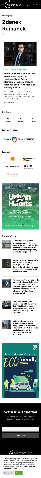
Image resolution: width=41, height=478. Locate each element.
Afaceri (6, 69)
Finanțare (13, 69)
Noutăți (19, 69)
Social (24, 69)
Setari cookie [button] (8, 473)
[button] (3, 4)
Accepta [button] (18, 473)
